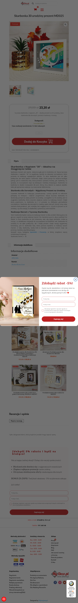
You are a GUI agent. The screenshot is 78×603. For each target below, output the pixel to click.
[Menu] (75, 581)
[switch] (71, 595)
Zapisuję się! (58, 319)
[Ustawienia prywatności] (4, 599)
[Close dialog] (75, 279)
